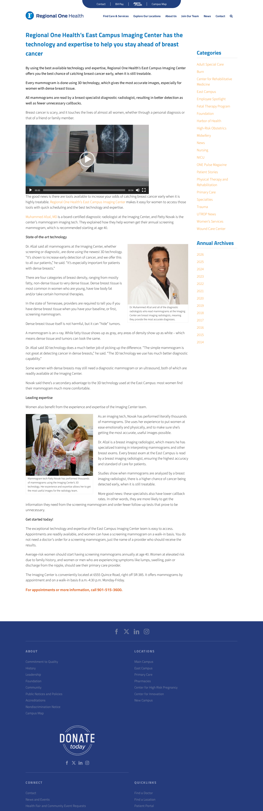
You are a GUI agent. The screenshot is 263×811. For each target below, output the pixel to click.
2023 (200, 276)
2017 (200, 320)
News (201, 143)
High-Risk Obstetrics (211, 128)
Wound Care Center (211, 228)
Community (33, 687)
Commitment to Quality (42, 661)
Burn (200, 71)
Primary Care (206, 192)
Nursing (202, 150)
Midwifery (204, 135)
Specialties (205, 199)
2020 (200, 298)
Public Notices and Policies (44, 694)
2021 (200, 291)
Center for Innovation (149, 694)
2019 (200, 305)
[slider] (84, 190)
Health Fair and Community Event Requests (56, 806)
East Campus (206, 91)
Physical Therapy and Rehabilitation (212, 182)
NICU (200, 157)
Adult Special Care (210, 64)
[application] (87, 159)
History (31, 668)
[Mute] (138, 190)
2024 (200, 269)
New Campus (143, 700)
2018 (200, 313)
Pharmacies (142, 681)
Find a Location (144, 799)
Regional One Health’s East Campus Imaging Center (87, 202)
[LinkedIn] (136, 631)
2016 (200, 327)
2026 (200, 254)
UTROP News (206, 214)
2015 (200, 335)
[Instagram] (146, 631)
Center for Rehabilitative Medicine (214, 82)
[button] (231, 16)
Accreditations (35, 700)
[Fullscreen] (144, 190)
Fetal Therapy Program (213, 106)
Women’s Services (210, 221)
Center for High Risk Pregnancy (156, 687)
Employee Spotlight (211, 99)
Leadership (33, 674)
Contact (31, 793)
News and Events (38, 799)
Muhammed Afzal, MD (41, 217)
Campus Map (35, 713)
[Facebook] (116, 631)
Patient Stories (207, 172)
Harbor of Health (209, 121)
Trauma (202, 207)
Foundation (205, 113)
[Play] (31, 190)
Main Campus (143, 661)
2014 (200, 342)
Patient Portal (144, 806)
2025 (200, 262)
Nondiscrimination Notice (43, 707)
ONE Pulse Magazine (212, 164)
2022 (200, 283)
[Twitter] (126, 631)
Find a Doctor (143, 793)
